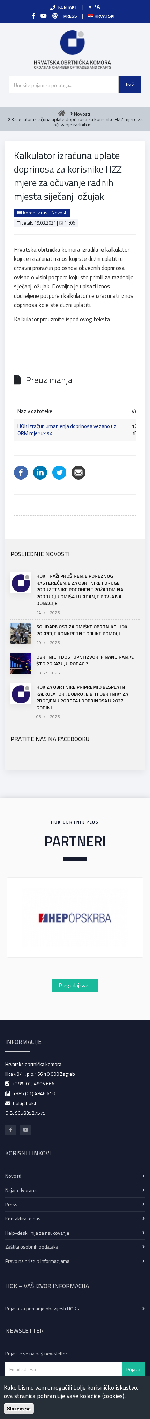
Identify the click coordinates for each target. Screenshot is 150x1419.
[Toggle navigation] (140, 9)
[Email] (78, 471)
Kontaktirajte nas (22, 1218)
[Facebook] (33, 15)
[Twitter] (59, 471)
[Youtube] (43, 15)
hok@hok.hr (26, 1103)
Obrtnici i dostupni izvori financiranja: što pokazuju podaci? (85, 660)
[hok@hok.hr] (55, 15)
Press (11, 1204)
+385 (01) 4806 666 (33, 1083)
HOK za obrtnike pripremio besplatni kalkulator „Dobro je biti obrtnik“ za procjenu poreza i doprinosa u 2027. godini (82, 697)
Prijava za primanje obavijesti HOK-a (43, 1308)
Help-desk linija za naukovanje (37, 1232)
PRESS (70, 16)
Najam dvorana (21, 1190)
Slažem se (19, 1408)
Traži (130, 84)
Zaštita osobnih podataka (31, 1246)
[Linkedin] (40, 471)
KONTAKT (67, 6)
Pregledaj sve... (75, 985)
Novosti (13, 1175)
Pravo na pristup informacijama (37, 1261)
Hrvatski (103, 16)
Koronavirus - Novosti (44, 212)
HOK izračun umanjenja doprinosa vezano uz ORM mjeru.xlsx (67, 429)
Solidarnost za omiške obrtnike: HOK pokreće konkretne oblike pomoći (81, 630)
